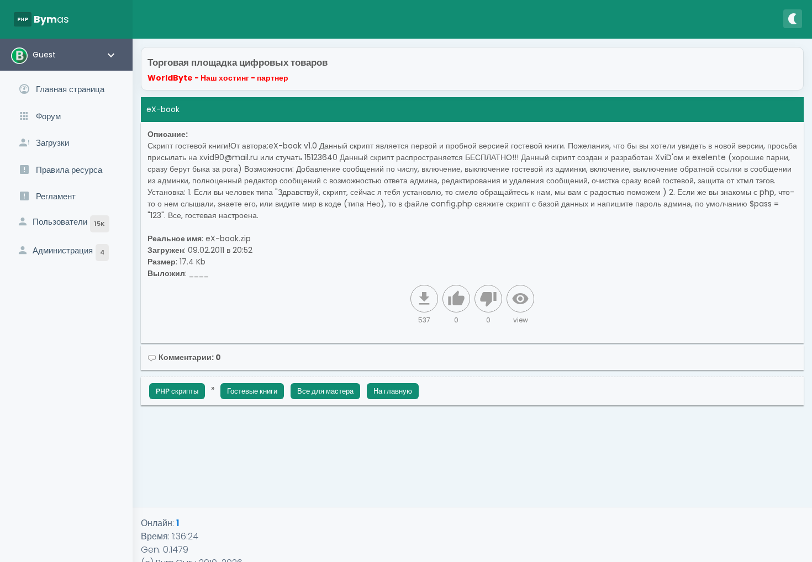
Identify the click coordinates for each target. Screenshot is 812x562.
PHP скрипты (177, 391)
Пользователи (69, 222)
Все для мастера (325, 391)
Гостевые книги (252, 391)
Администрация (68, 251)
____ (199, 273)
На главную (392, 391)
